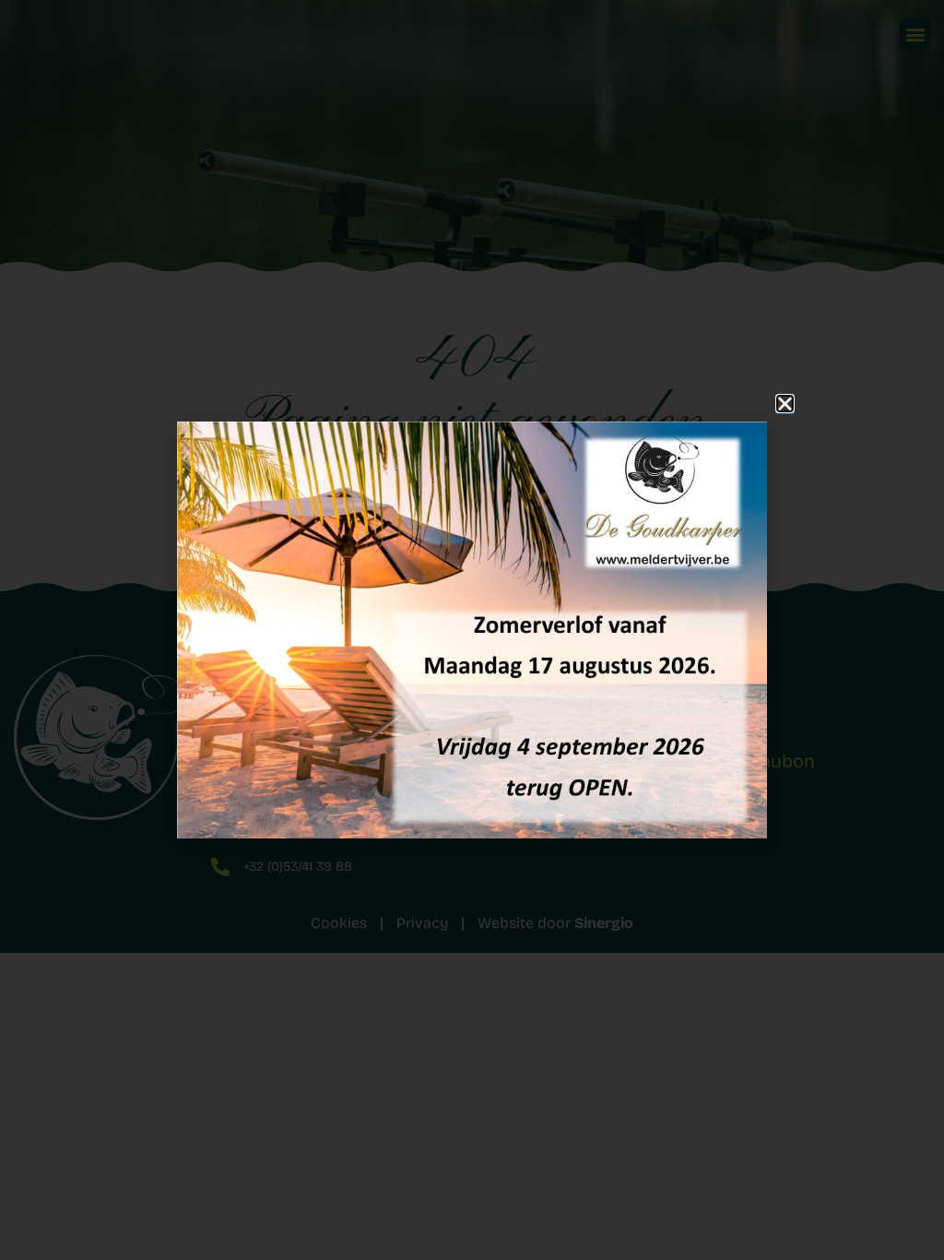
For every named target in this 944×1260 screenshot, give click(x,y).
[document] (472, 630)
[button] (785, 403)
